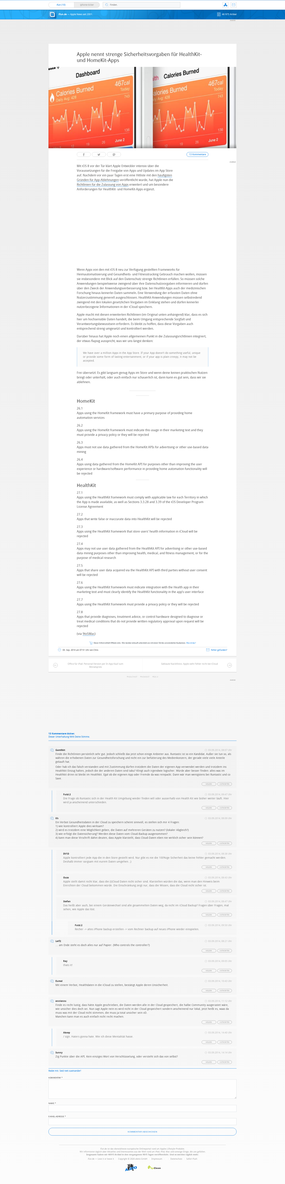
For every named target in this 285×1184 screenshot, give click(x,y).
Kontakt (233, 5)
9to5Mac (89, 634)
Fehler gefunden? (219, 650)
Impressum (156, 1159)
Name (52, 1103)
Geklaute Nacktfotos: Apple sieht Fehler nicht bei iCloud (189, 664)
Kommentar (55, 1077)
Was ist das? (191, 643)
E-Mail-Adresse (57, 1116)
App (225, 5)
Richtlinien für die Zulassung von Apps (103, 184)
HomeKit (145, 677)
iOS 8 (156, 677)
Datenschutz (176, 1159)
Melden (209, 784)
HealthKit (132, 677)
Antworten (225, 784)
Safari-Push (191, 1159)
